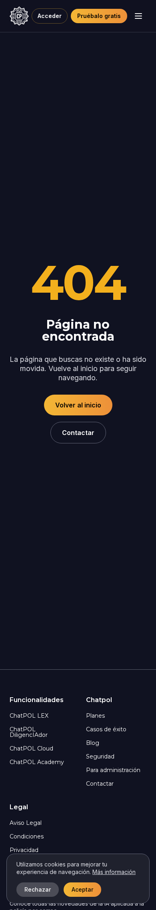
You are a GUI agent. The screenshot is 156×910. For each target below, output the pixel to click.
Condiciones (27, 836)
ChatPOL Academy (37, 762)
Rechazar (37, 889)
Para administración (113, 770)
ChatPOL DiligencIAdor (29, 732)
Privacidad (24, 850)
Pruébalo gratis (99, 15)
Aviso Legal (26, 823)
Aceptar (82, 889)
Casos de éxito (106, 729)
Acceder (50, 15)
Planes (95, 715)
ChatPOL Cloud (31, 748)
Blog (92, 743)
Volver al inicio (78, 405)
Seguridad (100, 756)
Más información (114, 871)
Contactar (78, 433)
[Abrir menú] (138, 16)
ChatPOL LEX (29, 715)
